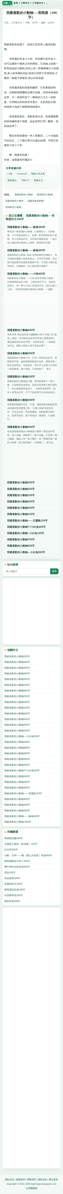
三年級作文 (37, 3)
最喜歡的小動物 (45, 194)
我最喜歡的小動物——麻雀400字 (22, 816)
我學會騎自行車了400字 (17, 861)
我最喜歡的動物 (36, 201)
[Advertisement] (31, 34)
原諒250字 (10, 872)
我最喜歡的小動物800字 (17, 747)
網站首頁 (9, 1179)
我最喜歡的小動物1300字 (17, 821)
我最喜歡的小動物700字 (21, 539)
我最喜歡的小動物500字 (17, 776)
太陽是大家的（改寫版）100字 (20, 844)
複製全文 (38, 180)
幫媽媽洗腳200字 (13, 838)
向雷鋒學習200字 (13, 895)
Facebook (22, 173)
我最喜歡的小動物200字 (21, 489)
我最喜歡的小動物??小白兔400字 (26, 526)
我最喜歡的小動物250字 (21, 482)
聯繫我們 (31, 1179)
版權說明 (20, 1179)
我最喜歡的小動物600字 (21, 545)
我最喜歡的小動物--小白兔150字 (25, 533)
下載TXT (25, 180)
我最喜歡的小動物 (24, 194)
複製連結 (11, 180)
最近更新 (53, 1179)
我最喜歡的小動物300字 (17, 679)
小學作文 (25, 3)
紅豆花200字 (11, 849)
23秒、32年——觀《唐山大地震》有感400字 (28, 855)
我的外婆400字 (12, 901)
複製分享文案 (38, 173)
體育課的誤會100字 (14, 889)
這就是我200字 (12, 878)
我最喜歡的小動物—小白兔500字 (26, 552)
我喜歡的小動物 (13, 207)
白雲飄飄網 (31, 1188)
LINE (9, 173)
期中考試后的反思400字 (17, 866)
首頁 (15, 3)
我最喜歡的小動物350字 (17, 753)
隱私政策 (42, 1179)
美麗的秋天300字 (13, 883)
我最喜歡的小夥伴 (14, 201)
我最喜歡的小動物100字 (21, 495)
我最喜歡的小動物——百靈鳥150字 (27, 520)
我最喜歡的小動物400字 (17, 662)
